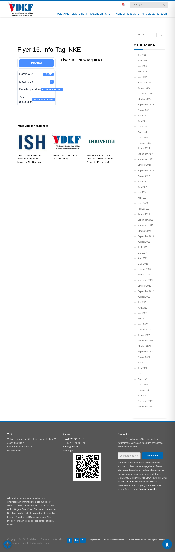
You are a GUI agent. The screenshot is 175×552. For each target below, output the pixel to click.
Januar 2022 (144, 335)
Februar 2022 (144, 329)
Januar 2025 (144, 148)
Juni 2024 (142, 187)
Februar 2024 (144, 209)
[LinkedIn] (76, 540)
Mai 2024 (142, 192)
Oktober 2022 (144, 286)
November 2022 (145, 280)
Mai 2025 (142, 126)
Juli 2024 (142, 181)
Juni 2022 (142, 307)
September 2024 (146, 170)
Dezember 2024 (145, 154)
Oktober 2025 (144, 99)
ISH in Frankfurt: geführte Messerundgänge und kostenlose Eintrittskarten (29, 158)
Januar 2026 (144, 88)
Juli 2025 (142, 115)
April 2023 (142, 258)
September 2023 (146, 236)
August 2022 (144, 297)
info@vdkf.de (71, 446)
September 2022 (146, 291)
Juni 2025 (142, 121)
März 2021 (143, 384)
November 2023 (145, 225)
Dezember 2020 (145, 401)
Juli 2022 (142, 302)
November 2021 (145, 340)
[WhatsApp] (83, 540)
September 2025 (146, 104)
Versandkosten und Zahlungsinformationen (148, 540)
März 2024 (143, 203)
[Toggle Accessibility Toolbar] (167, 544)
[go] (164, 5)
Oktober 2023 (144, 231)
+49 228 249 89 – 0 (74, 439)
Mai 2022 (142, 313)
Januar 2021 (144, 395)
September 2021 (146, 351)
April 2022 (142, 318)
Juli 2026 (142, 55)
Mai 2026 (142, 66)
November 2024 (145, 159)
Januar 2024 (144, 214)
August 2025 (144, 110)
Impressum (95, 540)
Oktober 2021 (144, 346)
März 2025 (143, 137)
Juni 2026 (142, 60)
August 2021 (144, 357)
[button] (7, 544)
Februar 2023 (144, 269)
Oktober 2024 (144, 165)
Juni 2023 (142, 247)
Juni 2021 (142, 368)
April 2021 (142, 379)
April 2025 (142, 132)
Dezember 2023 (145, 220)
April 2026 (142, 71)
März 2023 (143, 263)
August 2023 (144, 242)
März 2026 (143, 77)
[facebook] (69, 540)
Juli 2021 (142, 362)
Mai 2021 (142, 373)
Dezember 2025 (145, 93)
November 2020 (145, 406)
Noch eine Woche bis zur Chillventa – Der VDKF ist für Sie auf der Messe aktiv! (100, 158)
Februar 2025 (144, 143)
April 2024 (142, 198)
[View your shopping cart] (124, 5)
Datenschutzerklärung (149, 489)
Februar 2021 (144, 390)
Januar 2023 (144, 274)
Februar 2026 (144, 82)
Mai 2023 (142, 253)
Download (36, 63)
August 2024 (144, 176)
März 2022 (143, 324)
